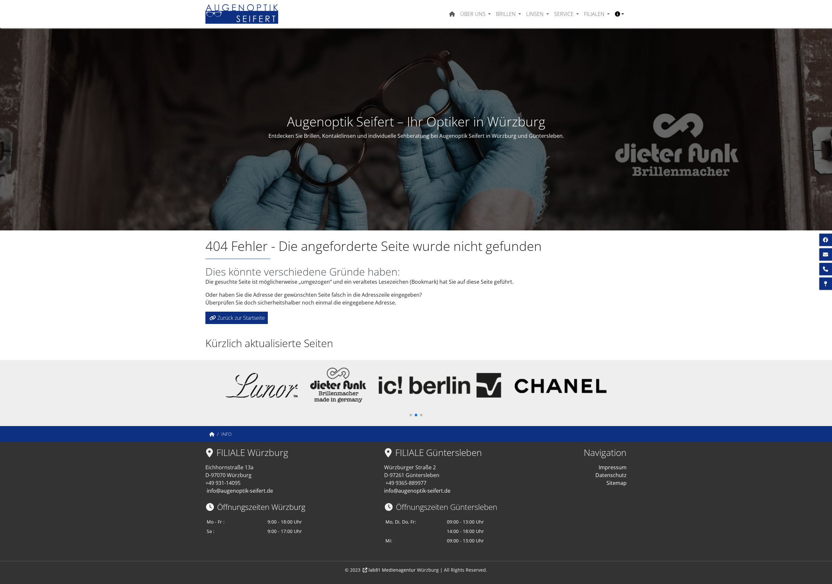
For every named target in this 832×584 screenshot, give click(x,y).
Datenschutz (611, 475)
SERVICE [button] (564, 14)
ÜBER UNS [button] (473, 14)
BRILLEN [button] (506, 14)
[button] (619, 13)
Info (226, 434)
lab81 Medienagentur (392, 570)
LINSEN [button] (535, 14)
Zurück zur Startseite (241, 317)
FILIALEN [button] (595, 14)
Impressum (613, 467)
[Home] (211, 434)
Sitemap (616, 483)
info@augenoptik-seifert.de (240, 490)
